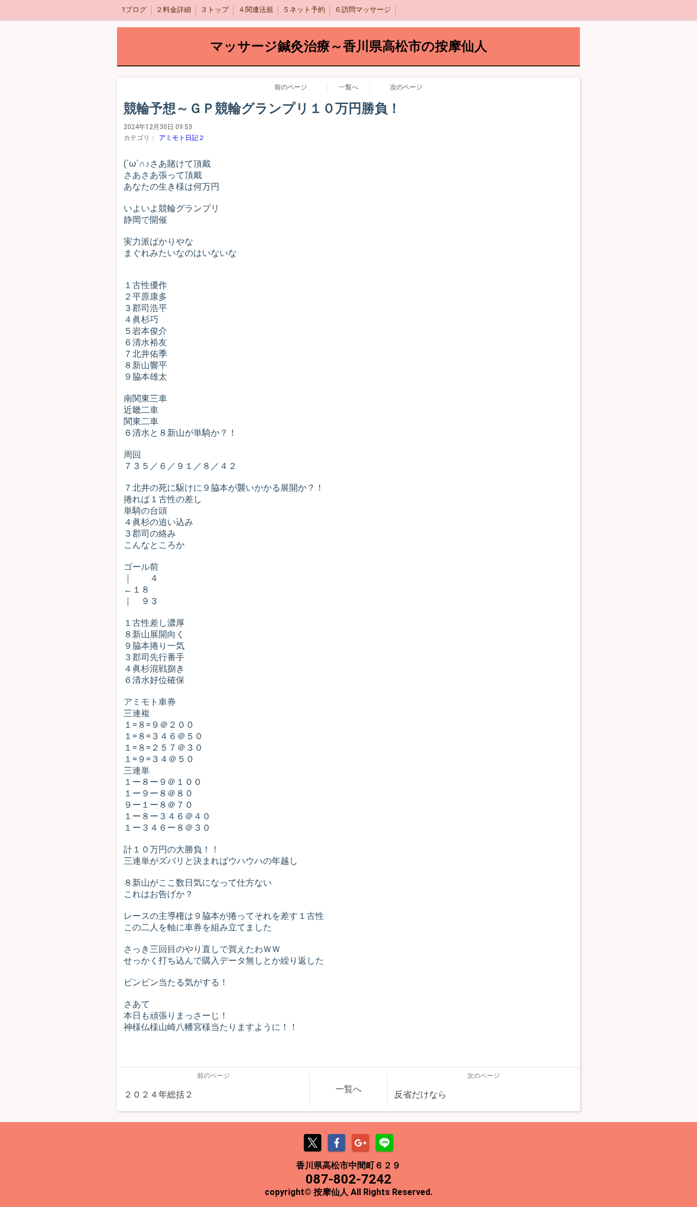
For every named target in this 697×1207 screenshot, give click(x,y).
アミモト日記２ (182, 138)
